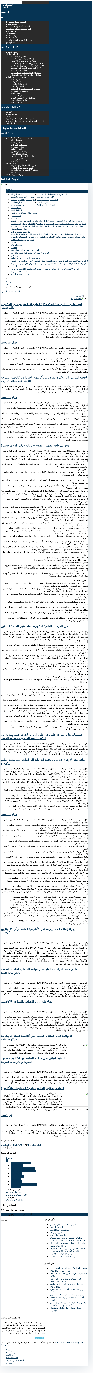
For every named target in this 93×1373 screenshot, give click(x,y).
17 (19, 1145)
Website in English (10, 179)
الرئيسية (5, 12)
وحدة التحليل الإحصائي (19, 154)
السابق (34, 1145)
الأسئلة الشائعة (17, 102)
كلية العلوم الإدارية (9, 47)
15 (15, 1145)
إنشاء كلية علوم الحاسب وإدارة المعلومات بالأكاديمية (32, 1088)
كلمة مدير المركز (17, 142)
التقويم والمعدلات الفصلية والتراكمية (25, 89)
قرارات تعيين (9, 342)
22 (30, 1145)
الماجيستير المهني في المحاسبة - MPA (26, 68)
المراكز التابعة (7, 133)
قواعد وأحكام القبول (19, 84)
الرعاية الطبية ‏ (16, 96)
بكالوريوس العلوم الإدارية (16, 77)
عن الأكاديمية (11, 1352)
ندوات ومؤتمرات (12, 33)
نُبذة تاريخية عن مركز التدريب (22, 168)
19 (23, 1145)
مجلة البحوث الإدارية (19, 145)
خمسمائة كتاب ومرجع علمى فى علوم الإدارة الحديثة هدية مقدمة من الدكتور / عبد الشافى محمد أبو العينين (42, 736)
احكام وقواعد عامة (18, 57)
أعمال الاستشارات (18, 147)
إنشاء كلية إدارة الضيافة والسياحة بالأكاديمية (27, 1001)
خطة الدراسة (16, 82)
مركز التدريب (11, 163)
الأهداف (9, 116)
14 (13, 1145)
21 (28, 1145)
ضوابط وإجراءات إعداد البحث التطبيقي (26, 75)
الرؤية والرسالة (12, 24)
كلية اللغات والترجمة (10, 107)
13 (10, 1145)
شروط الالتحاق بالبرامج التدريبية (23, 165)
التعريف (9, 112)
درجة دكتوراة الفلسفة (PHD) (22, 59)
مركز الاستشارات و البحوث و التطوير (20, 138)
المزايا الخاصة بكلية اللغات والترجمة (20, 119)
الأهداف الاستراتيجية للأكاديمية (18, 26)
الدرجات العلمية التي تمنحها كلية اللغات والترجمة (25, 121)
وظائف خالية (11, 35)
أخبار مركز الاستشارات (20, 161)
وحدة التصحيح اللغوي (19, 152)
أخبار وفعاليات (11, 31)
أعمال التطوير (16, 149)
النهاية (3, 1145)
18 (21, 1145)
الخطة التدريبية (17, 172)
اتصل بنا (4, 1215)
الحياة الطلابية (11, 38)
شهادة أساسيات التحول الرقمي (23, 156)
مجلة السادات (11, 52)
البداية (39, 1145)
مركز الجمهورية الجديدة (15, 175)
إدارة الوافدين (11, 42)
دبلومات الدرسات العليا (20, 70)
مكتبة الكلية (15, 93)
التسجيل (16, 291)
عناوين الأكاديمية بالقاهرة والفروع (19, 40)
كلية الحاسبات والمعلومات (13, 128)
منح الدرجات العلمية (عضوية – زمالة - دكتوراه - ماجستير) (35, 445)
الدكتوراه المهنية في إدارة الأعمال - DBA (27, 63)
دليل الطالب (11, 123)
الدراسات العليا (17, 218)
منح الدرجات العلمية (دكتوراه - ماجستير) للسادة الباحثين (34, 626)
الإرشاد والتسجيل (17, 86)
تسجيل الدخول (7, 291)
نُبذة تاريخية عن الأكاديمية (16, 22)
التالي (7, 1145)
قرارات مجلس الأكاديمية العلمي (18, 29)
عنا (2, 17)
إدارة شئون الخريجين (19, 100)
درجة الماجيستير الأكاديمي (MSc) (24, 61)
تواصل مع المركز (17, 158)
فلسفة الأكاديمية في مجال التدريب (24, 170)
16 (17, 1145)
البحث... (4, 1148)
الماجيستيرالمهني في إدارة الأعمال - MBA (27, 66)
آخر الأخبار (10, 1355)
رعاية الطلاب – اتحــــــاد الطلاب (24, 98)
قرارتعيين (6, 1115)
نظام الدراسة (16, 79)
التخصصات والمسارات (20, 91)
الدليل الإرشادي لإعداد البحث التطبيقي (26, 73)
